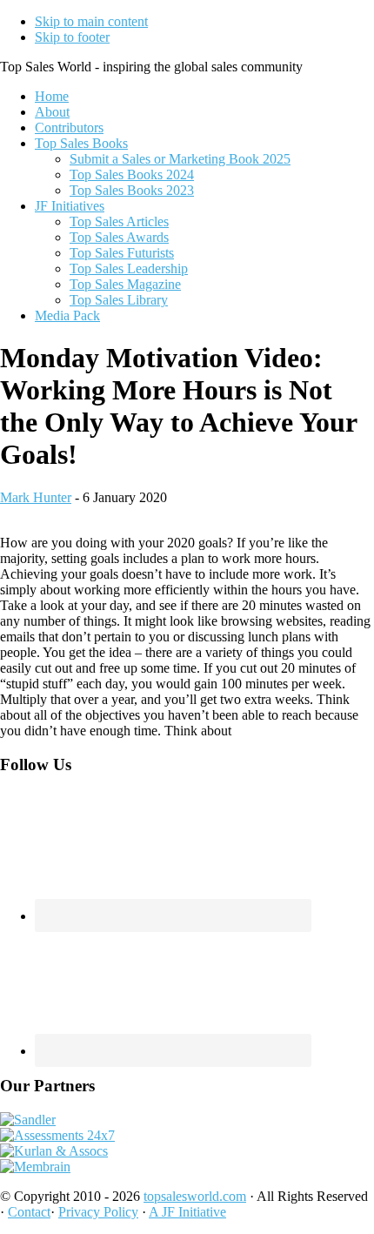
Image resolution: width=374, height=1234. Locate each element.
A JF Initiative (187, 1211)
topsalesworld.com (195, 1196)
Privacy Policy (98, 1211)
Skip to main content (91, 21)
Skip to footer (72, 37)
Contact (29, 1211)
